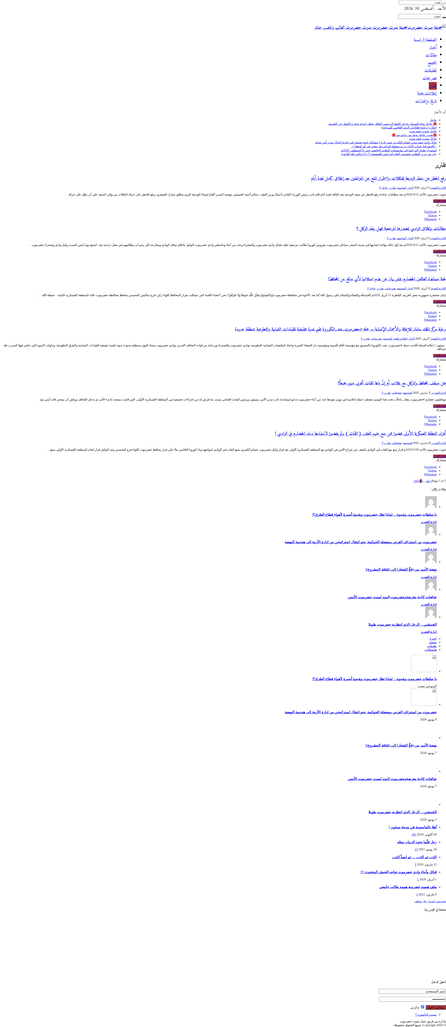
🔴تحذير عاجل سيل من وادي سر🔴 (414, 135)
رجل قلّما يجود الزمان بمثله (417, 842)
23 (416, 849)
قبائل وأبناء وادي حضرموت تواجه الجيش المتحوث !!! (399, 872)
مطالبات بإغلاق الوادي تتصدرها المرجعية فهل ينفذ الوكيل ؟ (401, 229)
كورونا (432, 901)
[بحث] (444, 3)
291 (414, 834)
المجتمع (432, 63)
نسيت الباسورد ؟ (426, 1014)
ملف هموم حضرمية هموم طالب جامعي (408, 887)
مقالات (431, 55)
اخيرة (433, 638)
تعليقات (432, 646)
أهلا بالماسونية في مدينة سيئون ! (413, 827)
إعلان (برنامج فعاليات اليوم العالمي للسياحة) (409, 127)
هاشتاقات (431, 649)
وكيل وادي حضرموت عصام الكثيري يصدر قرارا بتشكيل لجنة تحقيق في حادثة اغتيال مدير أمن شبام (376, 142)
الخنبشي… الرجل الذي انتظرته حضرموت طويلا (402, 624)
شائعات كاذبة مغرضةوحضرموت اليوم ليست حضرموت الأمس (392, 597)
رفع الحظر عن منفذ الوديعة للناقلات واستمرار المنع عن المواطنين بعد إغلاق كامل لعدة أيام (378, 178)
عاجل (433, 120)
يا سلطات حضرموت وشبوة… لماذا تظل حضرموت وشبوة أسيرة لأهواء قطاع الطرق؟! (374, 514)
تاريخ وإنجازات (426, 101)
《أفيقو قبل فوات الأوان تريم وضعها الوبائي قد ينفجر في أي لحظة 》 (394, 146)
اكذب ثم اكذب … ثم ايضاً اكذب (414, 857)
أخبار (433, 47)
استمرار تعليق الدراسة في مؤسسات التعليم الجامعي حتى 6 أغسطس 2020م (389, 150)
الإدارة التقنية (438, 187)
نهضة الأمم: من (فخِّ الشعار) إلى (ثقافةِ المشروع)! (401, 569)
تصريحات (430, 78)
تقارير (433, 86)
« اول (428, 481)
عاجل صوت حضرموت (423, 131)
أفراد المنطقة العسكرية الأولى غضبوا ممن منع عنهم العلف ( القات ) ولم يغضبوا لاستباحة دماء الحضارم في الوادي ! (360, 434)
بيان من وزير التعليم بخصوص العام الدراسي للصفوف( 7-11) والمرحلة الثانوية (389, 154)
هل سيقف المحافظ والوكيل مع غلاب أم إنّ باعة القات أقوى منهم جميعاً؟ (392, 383)
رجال (425, 901)
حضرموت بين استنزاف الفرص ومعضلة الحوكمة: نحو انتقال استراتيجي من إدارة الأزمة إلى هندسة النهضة (361, 542)
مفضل (433, 642)
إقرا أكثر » (439, 201)
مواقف (418, 901)
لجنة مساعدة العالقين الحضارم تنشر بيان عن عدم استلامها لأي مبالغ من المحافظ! (387, 279)
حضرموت (441, 901)
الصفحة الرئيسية (425, 40)
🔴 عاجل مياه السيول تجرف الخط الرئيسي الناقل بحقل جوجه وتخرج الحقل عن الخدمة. (382, 123)
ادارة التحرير (438, 392)
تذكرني (415, 1007)
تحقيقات (430, 70)
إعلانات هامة (427, 93)
